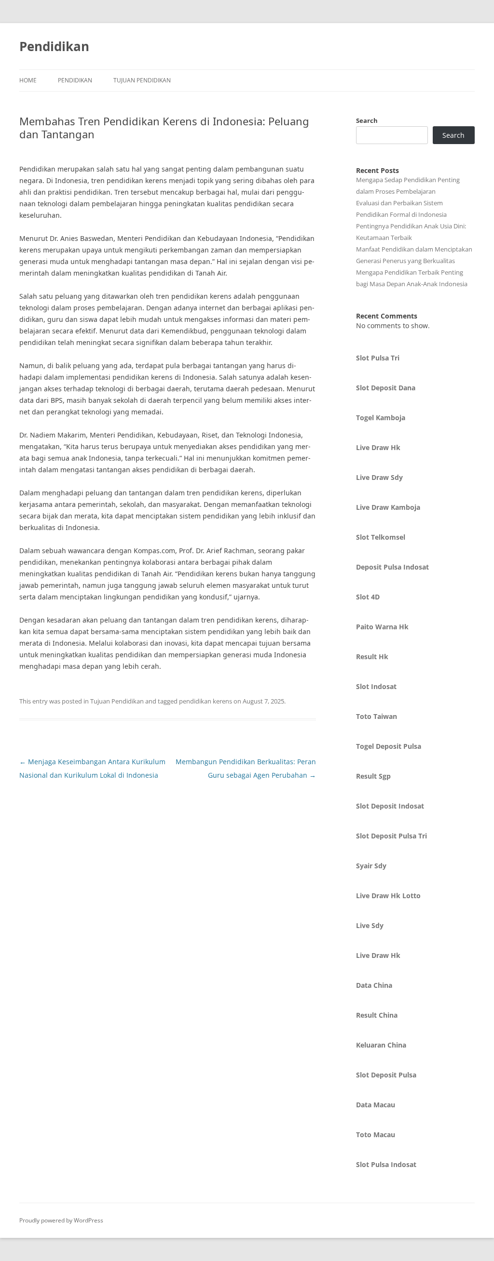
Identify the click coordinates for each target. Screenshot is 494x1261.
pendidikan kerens (205, 701)
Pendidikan (54, 46)
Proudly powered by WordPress (61, 1220)
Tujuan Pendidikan (142, 80)
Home (28, 80)
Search (367, 120)
